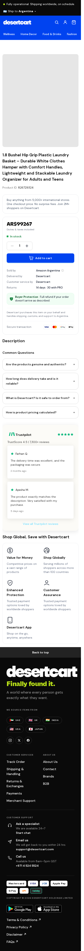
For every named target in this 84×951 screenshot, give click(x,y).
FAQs (12, 942)
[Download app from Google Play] (20, 909)
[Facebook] (28, 740)
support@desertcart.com (35, 849)
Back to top (40, 652)
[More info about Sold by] (62, 270)
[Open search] (57, 22)
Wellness (9, 34)
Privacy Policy (19, 927)
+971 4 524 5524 (27, 865)
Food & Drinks (52, 34)
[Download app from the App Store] (48, 909)
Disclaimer (17, 934)
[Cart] (74, 22)
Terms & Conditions (24, 920)
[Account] (65, 22)
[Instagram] (10, 740)
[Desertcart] (17, 22)
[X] (19, 740)
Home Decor (29, 34)
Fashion (72, 34)
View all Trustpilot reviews (40, 524)
